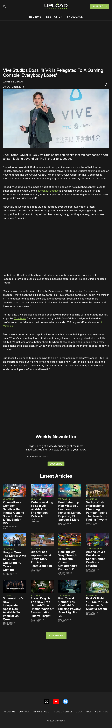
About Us (9, 711)
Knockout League (48, 190)
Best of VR (54, 16)
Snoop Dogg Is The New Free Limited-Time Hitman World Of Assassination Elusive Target (42, 607)
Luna (33, 520)
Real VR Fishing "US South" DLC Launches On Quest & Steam (97, 604)
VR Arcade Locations (9, 548)
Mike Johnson (64, 523)
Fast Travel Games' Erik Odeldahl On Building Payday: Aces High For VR (69, 607)
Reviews (35, 16)
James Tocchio (10, 527)
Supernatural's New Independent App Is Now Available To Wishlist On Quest (13, 609)
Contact (24, 711)
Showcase (75, 16)
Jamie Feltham (13, 81)
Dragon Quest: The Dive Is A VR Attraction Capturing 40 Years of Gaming (14, 561)
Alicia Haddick (10, 573)
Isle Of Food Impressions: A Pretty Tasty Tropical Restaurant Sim (41, 559)
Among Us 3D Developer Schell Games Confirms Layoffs (95, 559)
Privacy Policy (42, 711)
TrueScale (20, 318)
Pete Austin (91, 523)
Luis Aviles (36, 569)
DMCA (79, 711)
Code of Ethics (63, 711)
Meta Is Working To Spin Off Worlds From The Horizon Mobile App (42, 509)
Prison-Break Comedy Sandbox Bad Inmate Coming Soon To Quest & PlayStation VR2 (13, 513)
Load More (56, 635)
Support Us (100, 6)
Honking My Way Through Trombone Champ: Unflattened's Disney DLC (67, 560)
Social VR (36, 499)
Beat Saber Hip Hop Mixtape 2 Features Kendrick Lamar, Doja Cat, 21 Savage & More (69, 511)
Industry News (94, 548)
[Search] (4, 6)
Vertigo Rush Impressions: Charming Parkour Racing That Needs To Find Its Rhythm (96, 511)
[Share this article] (106, 84)
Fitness (7, 595)
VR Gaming (8, 499)
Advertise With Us (97, 711)
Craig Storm (9, 623)
